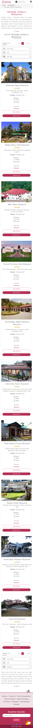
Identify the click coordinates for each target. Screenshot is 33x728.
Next (28, 43)
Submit (16, 720)
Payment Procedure (22, 699)
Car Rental (6, 701)
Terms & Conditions (9, 699)
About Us (4, 696)
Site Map (16, 704)
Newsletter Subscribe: (16, 712)
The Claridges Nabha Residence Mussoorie (17, 323)
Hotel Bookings (24, 701)
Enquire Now (16, 115)
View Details (16, 112)
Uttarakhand (11, 5)
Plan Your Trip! (16, 726)
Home (4, 5)
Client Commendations (23, 696)
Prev (19, 43)
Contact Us (12, 696)
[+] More (16, 31)
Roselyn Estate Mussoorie (17, 503)
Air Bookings (15, 701)
